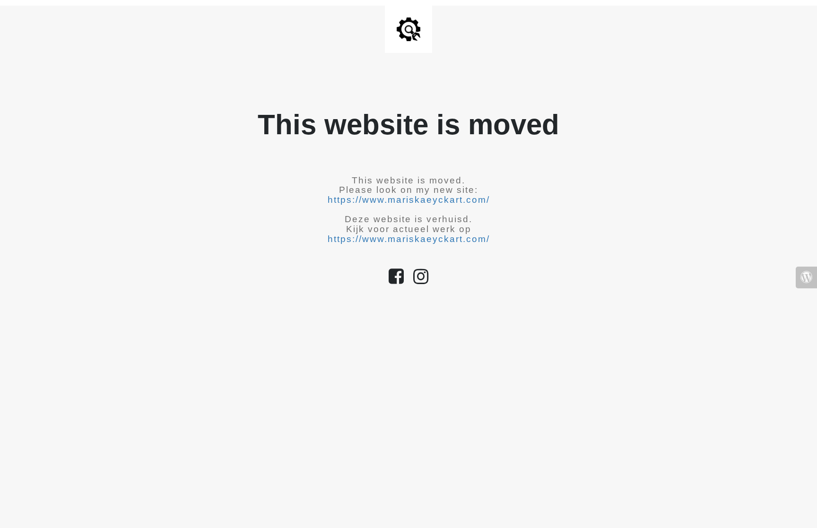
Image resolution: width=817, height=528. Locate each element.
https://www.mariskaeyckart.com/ (409, 200)
